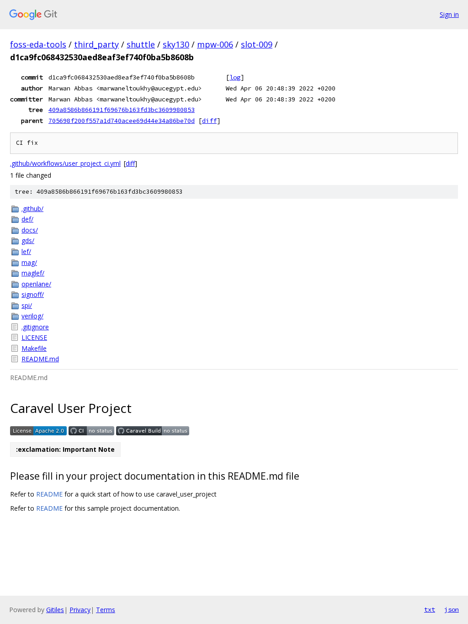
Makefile (34, 348)
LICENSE (34, 337)
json (451, 609)
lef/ (26, 251)
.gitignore (35, 327)
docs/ (29, 230)
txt (429, 609)
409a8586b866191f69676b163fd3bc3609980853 (121, 110)
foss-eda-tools (38, 44)
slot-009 (256, 44)
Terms (105, 609)
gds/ (27, 240)
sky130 (176, 44)
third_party (96, 44)
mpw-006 (215, 44)
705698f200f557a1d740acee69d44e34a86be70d (121, 120)
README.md (40, 358)
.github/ (32, 208)
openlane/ (36, 284)
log (234, 77)
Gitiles (55, 609)
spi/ (26, 305)
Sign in (449, 14)
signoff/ (32, 294)
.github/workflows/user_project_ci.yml (65, 163)
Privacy (79, 609)
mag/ (29, 262)
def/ (27, 219)
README (49, 494)
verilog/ (32, 316)
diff (209, 120)
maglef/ (32, 273)
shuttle (141, 44)
